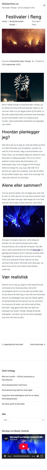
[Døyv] (38, 456)
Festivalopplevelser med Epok (14, 385)
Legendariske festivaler (13, 344)
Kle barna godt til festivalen (13, 404)
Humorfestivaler (36, 344)
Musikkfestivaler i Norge (20, 61)
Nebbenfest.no (10, 3)
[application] (23, 446)
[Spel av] (5, 456)
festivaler (36, 250)
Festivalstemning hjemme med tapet (17, 390)
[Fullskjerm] (42, 456)
